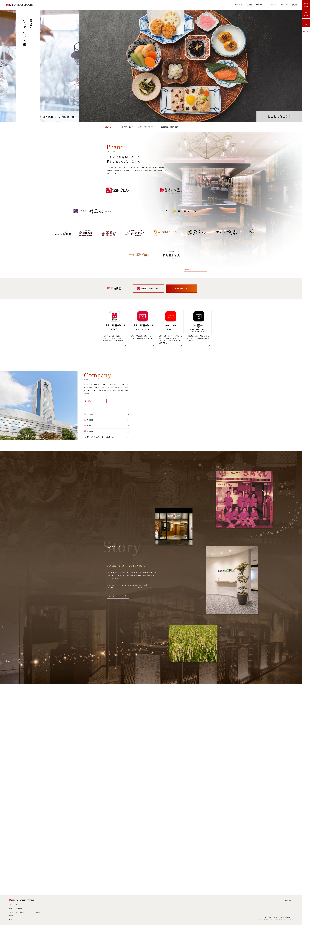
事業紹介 (90, 426)
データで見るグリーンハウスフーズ (100, 437)
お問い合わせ (284, 5)
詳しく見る (188, 269)
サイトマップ (12, 919)
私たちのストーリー (261, 5)
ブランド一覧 (238, 5)
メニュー (306, 15)
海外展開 (90, 431)
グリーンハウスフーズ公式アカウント (26, 912)
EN (304, 31)
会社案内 (249, 5)
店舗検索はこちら (153, 288)
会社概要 (90, 420)
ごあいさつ (91, 414)
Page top (288, 900)
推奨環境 (11, 915)
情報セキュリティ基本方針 (15, 908)
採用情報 (294, 5)
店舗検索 (306, 6)
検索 (306, 24)
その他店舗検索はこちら (181, 288)
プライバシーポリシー (14, 905)
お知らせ (273, 5)
